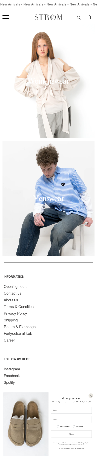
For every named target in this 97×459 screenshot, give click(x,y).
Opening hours (16, 287)
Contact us (12, 293)
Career (9, 340)
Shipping (11, 320)
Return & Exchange (20, 327)
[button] (79, 17)
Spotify (9, 382)
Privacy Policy (15, 313)
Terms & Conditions (20, 307)
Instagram (12, 369)
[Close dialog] (91, 395)
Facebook (12, 376)
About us (11, 300)
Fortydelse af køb (18, 334)
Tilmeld (71, 434)
